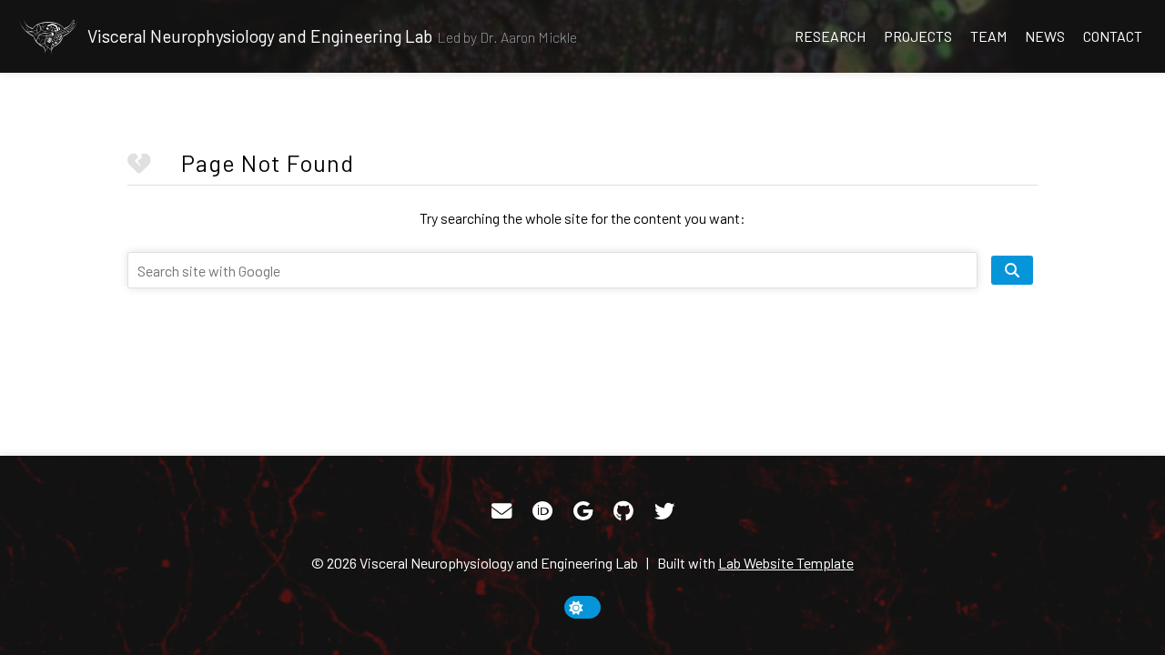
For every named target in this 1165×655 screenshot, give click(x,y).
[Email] (501, 511)
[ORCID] (542, 511)
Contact (1112, 36)
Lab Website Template (786, 562)
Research (830, 36)
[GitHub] (623, 511)
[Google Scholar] (583, 511)
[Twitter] (664, 511)
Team (988, 36)
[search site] (1012, 270)
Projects (918, 36)
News (1045, 36)
